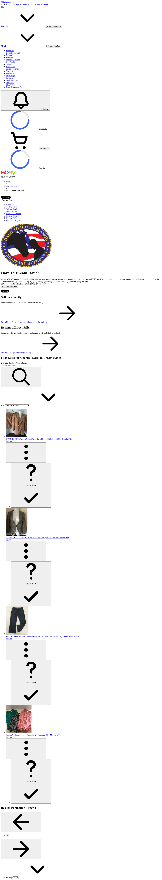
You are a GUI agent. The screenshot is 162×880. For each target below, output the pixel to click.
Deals (24, 4)
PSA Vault (10, 85)
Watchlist (9, 57)
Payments (10, 73)
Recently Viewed (13, 53)
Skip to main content (9, 2)
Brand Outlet (31, 4)
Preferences (10, 78)
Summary (10, 50)
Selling (9, 64)
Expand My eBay (53, 46)
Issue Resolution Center (15, 87)
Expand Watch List (54, 26)
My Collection (12, 80)
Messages (10, 82)
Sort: (3, 405)
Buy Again (10, 62)
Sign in (10, 4)
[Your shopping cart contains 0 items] (20, 148)
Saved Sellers (11, 71)
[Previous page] (21, 822)
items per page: (7, 877)
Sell (2, 7)
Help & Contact (42, 4)
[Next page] (21, 849)
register (19, 4)
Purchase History (13, 60)
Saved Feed (10, 66)
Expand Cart (44, 148)
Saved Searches (12, 69)
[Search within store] (21, 377)
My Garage (10, 76)
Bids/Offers (10, 55)
